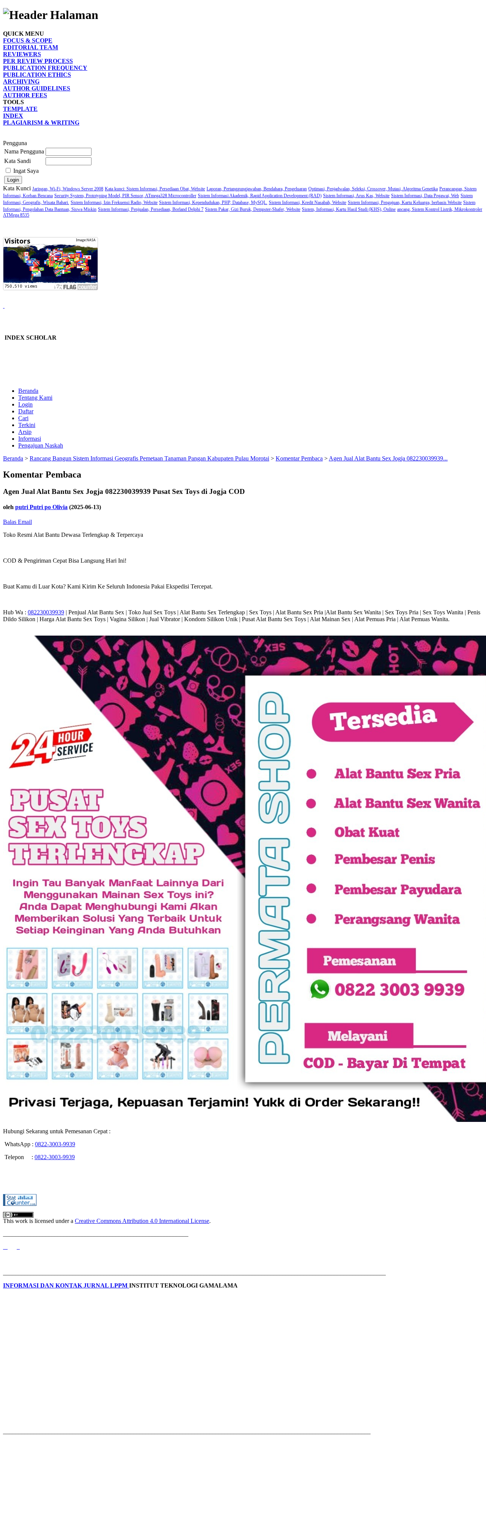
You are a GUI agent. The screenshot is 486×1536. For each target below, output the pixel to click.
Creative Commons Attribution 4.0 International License (142, 1221)
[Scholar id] (5, 1246)
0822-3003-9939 (55, 1144)
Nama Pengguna (24, 151)
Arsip (25, 432)
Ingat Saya (26, 171)
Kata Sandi (17, 161)
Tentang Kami (35, 397)
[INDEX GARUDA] (18, 1246)
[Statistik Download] (4, 305)
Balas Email (17, 522)
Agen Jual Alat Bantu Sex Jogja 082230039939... (388, 458)
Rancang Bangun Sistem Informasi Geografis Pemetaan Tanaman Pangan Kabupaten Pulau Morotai (149, 458)
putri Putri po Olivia (41, 507)
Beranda (28, 391)
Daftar (25, 411)
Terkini (26, 425)
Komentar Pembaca (299, 458)
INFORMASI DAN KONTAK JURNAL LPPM (66, 1285)
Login (25, 404)
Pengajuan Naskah (40, 445)
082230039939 (46, 612)
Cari (23, 418)
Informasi (29, 438)
